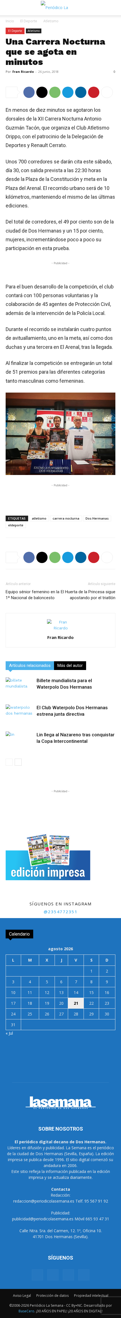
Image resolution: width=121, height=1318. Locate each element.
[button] (10, 7)
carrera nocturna (66, 518)
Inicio (10, 21)
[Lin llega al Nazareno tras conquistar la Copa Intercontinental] (20, 741)
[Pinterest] (93, 92)
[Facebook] (29, 92)
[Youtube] (83, 1274)
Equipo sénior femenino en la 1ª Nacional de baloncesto (32, 594)
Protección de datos (52, 1295)
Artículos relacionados (30, 665)
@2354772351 (61, 911)
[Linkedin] (80, 92)
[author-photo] (60, 628)
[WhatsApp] (54, 92)
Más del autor (70, 665)
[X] (42, 92)
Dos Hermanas (97, 518)
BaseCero (26, 1311)
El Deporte (28, 21)
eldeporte (15, 525)
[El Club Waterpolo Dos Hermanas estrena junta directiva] (20, 714)
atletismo (39, 518)
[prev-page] (9, 762)
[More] (107, 92)
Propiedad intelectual (91, 1295)
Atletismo (51, 21)
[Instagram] (53, 1274)
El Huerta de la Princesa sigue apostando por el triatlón (88, 594)
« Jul (9, 1033)
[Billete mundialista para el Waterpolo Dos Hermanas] (20, 687)
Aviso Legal (22, 1295)
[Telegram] (67, 92)
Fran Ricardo (23, 71)
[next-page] (18, 762)
